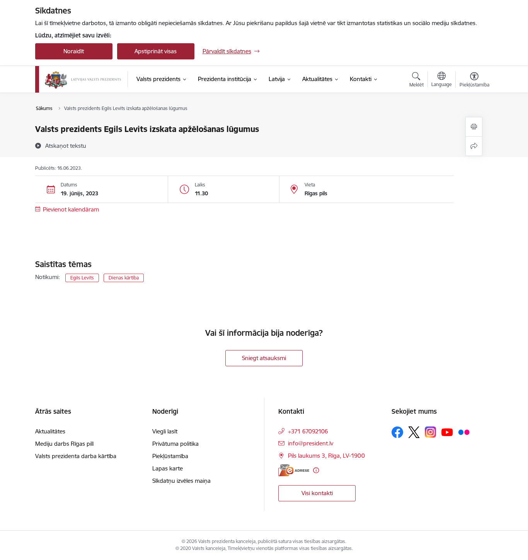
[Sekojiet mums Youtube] (447, 431)
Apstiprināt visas (156, 51)
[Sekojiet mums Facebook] (397, 432)
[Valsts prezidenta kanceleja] (83, 79)
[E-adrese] (293, 470)
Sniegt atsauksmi (264, 358)
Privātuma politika (175, 443)
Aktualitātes (50, 431)
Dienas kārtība (124, 278)
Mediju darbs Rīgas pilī (64, 443)
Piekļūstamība (170, 456)
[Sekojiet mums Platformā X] (414, 432)
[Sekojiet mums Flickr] (464, 431)
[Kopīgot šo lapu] (474, 146)
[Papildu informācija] (316, 470)
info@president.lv (310, 443)
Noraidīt (73, 51)
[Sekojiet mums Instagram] (430, 432)
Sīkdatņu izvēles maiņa (181, 480)
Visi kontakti (317, 493)
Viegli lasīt (164, 431)
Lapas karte (167, 468)
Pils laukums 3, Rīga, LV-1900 (326, 455)
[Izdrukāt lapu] (474, 126)
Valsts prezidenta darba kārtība (75, 456)
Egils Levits (82, 278)
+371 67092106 (308, 431)
